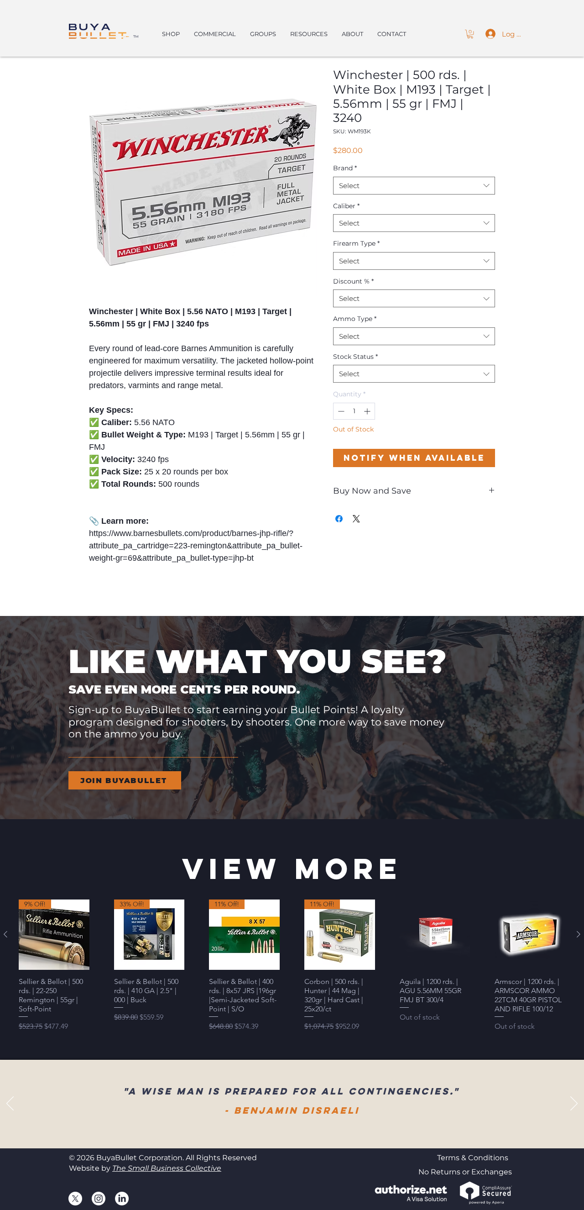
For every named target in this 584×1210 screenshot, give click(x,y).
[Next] (574, 1104)
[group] (292, 966)
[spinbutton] (354, 411)
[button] (470, 34)
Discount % (353, 281)
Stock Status (355, 356)
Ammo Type (354, 319)
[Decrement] (340, 411)
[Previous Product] (5, 934)
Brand (345, 168)
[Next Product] (578, 934)
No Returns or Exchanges (465, 1172)
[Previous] (10, 1104)
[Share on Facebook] (339, 518)
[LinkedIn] (122, 1198)
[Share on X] (356, 518)
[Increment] (368, 411)
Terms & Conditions (472, 1157)
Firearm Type (356, 243)
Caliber (346, 206)
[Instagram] (98, 1198)
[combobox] (414, 186)
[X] (75, 1198)
